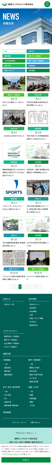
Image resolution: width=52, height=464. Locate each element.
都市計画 (33, 371)
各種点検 (7, 402)
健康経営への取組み (12, 336)
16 (36, 287)
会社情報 (32, 298)
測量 (31, 395)
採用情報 (32, 70)
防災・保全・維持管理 (11, 387)
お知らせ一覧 (9, 304)
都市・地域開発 (34, 360)
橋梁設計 (7, 371)
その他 (32, 405)
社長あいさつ (34, 304)
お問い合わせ (35, 422)
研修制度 (32, 66)
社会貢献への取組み (12, 343)
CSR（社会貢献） (10, 61)
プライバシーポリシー (19, 422)
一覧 (6, 364)
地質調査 (33, 398)
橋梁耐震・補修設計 (11, 405)
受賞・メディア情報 (36, 318)
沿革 (31, 315)
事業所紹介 (34, 325)
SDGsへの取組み (10, 347)
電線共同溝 (34, 381)
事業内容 (7, 353)
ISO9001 (33, 322)
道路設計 (7, 367)
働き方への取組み (35, 56)
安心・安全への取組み (36, 61)
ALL (5, 51)
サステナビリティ (10, 330)
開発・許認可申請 (36, 374)
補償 (31, 402)
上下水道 (33, 378)
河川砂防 (7, 395)
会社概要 (33, 311)
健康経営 (7, 56)
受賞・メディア (9, 70)
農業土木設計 (35, 367)
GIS (5, 398)
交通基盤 (6, 360)
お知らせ (32, 51)
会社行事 (7, 66)
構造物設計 (8, 374)
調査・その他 (33, 387)
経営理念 (33, 308)
